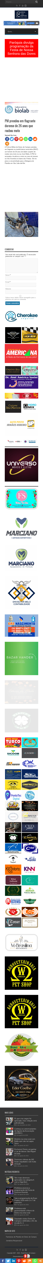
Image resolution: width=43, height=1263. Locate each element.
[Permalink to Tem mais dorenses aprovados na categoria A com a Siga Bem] (9, 1183)
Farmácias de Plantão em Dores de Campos (21, 1237)
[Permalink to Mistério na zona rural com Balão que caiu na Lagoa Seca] (9, 1144)
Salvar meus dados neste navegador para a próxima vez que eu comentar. (20, 298)
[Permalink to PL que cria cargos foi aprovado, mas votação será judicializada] (9, 1124)
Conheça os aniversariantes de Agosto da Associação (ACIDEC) (25, 1131)
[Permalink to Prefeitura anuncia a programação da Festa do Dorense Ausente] (9, 1193)
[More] (7, 144)
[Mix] (21, 139)
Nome (7, 275)
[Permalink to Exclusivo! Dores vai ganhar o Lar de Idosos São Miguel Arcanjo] (9, 1155)
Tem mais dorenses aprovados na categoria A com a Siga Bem (24, 1180)
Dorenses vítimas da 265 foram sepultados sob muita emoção (25, 1161)
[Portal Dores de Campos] (21, 17)
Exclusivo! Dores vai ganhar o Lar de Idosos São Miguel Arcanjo (25, 1151)
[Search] (36, 2)
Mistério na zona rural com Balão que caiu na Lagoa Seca (24, 1141)
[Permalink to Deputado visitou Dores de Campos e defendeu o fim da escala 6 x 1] (9, 1224)
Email (7, 282)
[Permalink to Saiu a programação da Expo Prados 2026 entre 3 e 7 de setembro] (9, 1204)
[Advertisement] (21, 80)
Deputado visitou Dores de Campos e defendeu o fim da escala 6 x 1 (25, 1221)
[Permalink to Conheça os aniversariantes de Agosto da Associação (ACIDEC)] (9, 1134)
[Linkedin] (30, 139)
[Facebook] (7, 139)
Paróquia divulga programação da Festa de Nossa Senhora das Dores (22, 48)
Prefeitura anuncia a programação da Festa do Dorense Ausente (24, 1190)
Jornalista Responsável (14, 1241)
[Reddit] (35, 139)
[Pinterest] (16, 139)
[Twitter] (12, 139)
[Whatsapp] (26, 139)
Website (8, 289)
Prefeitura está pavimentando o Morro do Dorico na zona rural (24, 1210)
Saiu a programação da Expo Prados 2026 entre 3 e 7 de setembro (25, 1200)
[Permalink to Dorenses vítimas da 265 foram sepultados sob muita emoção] (9, 1165)
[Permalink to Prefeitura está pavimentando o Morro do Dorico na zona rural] (9, 1214)
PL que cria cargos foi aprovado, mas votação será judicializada (25, 1121)
